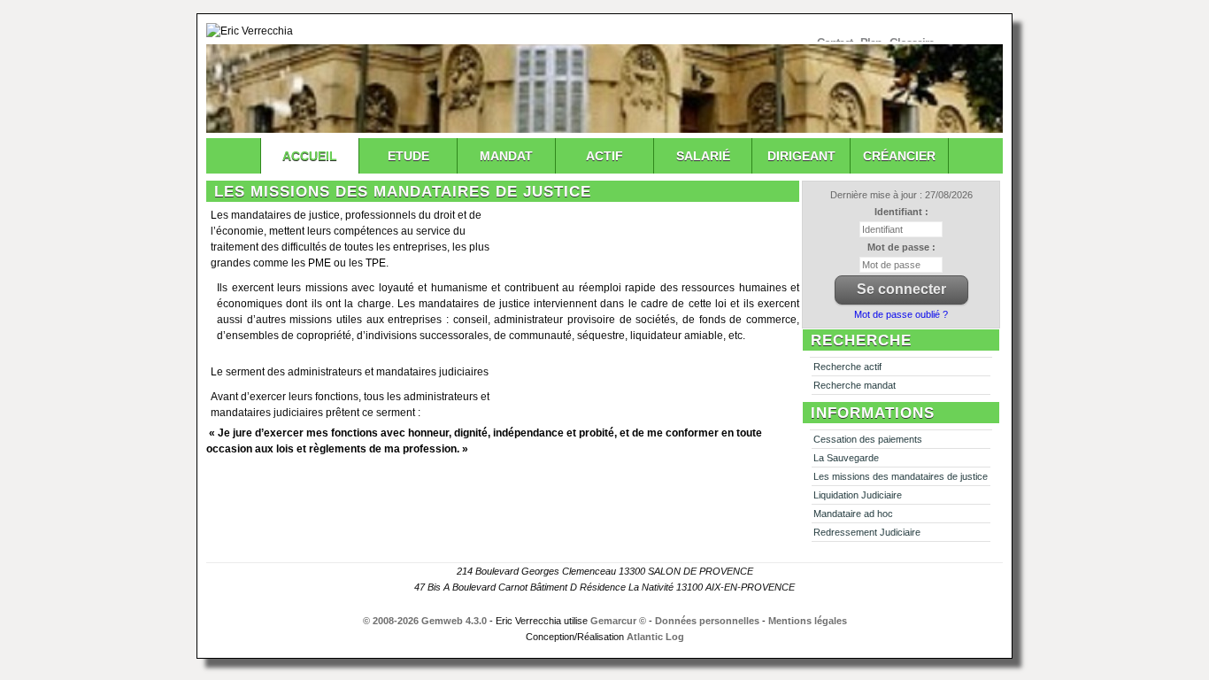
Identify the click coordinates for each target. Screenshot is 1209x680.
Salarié (703, 156)
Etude (408, 156)
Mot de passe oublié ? (901, 314)
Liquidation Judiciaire (857, 495)
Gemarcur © (618, 620)
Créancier (899, 156)
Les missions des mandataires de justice (900, 476)
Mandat (506, 156)
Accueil (309, 156)
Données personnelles (707, 620)
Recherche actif (847, 366)
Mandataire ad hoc (853, 513)
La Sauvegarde (846, 457)
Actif (604, 156)
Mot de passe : (901, 247)
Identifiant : (901, 211)
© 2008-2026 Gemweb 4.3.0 (425, 620)
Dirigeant (801, 156)
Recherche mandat (854, 385)
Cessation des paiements (867, 439)
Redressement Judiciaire (866, 532)
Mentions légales (807, 620)
